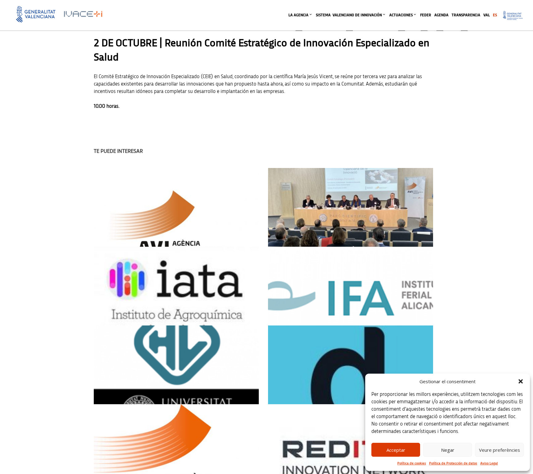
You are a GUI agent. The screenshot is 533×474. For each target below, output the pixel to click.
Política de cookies (411, 463)
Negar (447, 450)
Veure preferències (499, 450)
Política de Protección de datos (453, 463)
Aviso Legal (489, 463)
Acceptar (395, 450)
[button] (521, 381)
